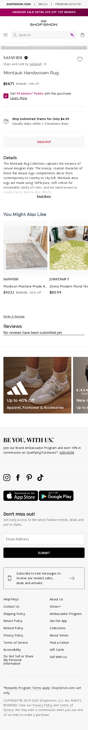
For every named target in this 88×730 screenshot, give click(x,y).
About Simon (59, 635)
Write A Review (14, 316)
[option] (25, 258)
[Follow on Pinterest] (30, 480)
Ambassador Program (66, 614)
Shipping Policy (14, 614)
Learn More (18, 98)
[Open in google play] (56, 500)
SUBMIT (44, 553)
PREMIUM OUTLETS (68, 4)
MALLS (43, 4)
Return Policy (12, 621)
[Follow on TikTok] (40, 480)
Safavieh (13, 58)
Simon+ (55, 606)
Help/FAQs (11, 599)
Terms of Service (15, 643)
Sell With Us (58, 657)
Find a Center (59, 643)
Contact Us (11, 606)
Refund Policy (13, 628)
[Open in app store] (21, 500)
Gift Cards (57, 650)
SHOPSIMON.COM (19, 4)
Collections (58, 628)
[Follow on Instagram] (7, 480)
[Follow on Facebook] (18, 480)
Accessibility (12, 650)
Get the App (58, 621)
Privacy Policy (13, 635)
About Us (56, 599)
